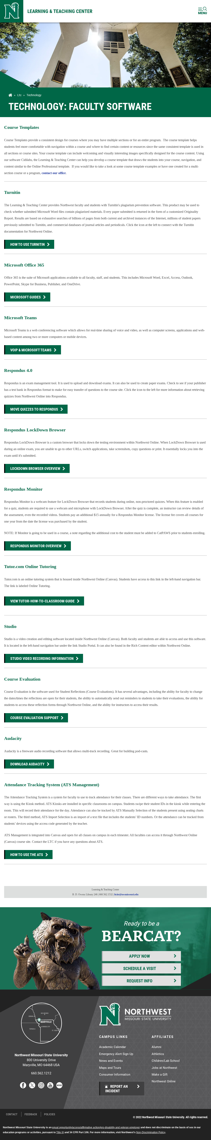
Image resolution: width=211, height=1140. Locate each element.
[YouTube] (50, 1087)
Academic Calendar (112, 1047)
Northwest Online (164, 1081)
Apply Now (139, 956)
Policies (49, 1114)
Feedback (31, 1114)
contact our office (54, 173)
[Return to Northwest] (11, 11)
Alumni (156, 1047)
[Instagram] (41, 1087)
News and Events (111, 1060)
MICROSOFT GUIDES (25, 297)
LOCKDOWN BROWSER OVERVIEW (35, 468)
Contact (12, 1114)
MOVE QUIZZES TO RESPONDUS (34, 409)
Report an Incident (116, 1088)
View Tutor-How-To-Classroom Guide (42, 601)
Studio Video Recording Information (42, 658)
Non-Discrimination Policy (150, 1132)
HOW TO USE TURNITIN (27, 244)
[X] (32, 1087)
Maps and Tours (110, 1067)
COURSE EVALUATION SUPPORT (34, 717)
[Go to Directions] (41, 1047)
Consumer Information (114, 1074)
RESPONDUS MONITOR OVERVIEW (35, 545)
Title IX (60, 1132)
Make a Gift (160, 1074)
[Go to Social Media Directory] (59, 1087)
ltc (19, 95)
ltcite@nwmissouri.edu (126, 894)
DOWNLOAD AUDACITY (27, 764)
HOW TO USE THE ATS (26, 854)
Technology (34, 95)
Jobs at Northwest (164, 1067)
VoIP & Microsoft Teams (31, 349)
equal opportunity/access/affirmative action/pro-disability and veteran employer (96, 1127)
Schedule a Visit (139, 968)
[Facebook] (23, 1087)
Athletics (158, 1054)
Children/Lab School (166, 1060)
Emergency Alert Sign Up (116, 1054)
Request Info (139, 981)
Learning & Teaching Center (59, 11)
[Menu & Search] (202, 11)
